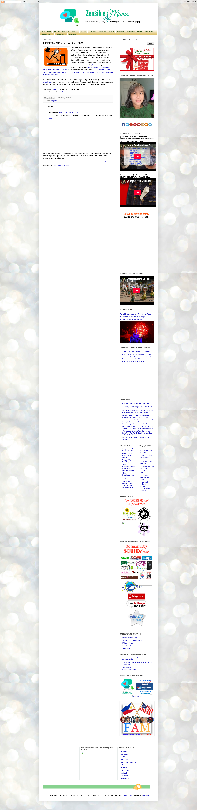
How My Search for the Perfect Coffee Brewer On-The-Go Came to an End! (135, 416)
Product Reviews (61, 34)
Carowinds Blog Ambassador (132, 640)
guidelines (47, 82)
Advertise (124, 776)
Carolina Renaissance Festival (145, 488)
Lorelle (53, 89)
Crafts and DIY (149, 31)
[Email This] (45, 98)
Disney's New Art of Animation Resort (146, 457)
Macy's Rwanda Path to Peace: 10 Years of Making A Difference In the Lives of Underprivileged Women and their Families (137, 422)
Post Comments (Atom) (61, 165)
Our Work (57, 31)
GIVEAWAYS (72, 34)
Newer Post (48, 162)
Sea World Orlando (144, 472)
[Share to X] (49, 98)
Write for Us (65, 31)
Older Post (108, 162)
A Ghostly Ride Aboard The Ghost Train (136, 403)
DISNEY (139, 31)
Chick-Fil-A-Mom (128, 646)
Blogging (54, 101)
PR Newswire (126, 667)
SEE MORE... (126, 648)
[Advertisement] (137, 380)
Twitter (123, 757)
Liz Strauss (96, 65)
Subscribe (124, 773)
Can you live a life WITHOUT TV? (128, 450)
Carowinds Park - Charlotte (146, 451)
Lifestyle (83, 31)
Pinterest (124, 759)
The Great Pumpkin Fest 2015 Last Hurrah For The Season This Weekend (137, 407)
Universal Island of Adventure (147, 467)
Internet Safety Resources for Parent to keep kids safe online (127, 484)
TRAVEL (111, 31)
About (49, 31)
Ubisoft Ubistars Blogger (130, 638)
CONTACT (75, 31)
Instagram (125, 754)
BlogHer (65, 92)
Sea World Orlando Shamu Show (146, 477)
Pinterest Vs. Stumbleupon (126, 461)
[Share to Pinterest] (54, 98)
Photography (102, 31)
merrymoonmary (127, 795)
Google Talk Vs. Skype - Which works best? (127, 455)
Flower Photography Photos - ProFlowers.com (132, 659)
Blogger (146, 795)
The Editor (125, 770)
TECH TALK (92, 31)
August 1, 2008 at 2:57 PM (68, 112)
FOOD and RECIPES (47, 34)
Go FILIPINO (131, 31)
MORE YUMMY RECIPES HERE (133, 361)
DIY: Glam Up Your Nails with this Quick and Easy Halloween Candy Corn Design (137, 411)
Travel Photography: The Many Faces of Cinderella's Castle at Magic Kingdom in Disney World (136, 316)
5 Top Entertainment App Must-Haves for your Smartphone (128, 467)
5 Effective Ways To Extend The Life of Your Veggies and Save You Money (137, 358)
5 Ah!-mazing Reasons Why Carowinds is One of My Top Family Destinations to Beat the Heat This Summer (137, 433)
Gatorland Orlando (144, 483)
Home (43, 31)
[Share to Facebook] (52, 98)
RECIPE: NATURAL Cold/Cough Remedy (136, 354)
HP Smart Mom (127, 643)
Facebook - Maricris (128, 762)
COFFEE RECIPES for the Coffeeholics (136, 351)
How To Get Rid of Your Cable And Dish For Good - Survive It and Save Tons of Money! (137, 427)
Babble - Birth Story (129, 670)
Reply (51, 118)
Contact (124, 768)
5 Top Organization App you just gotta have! (128, 476)
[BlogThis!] (47, 98)
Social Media (120, 31)
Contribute (125, 778)
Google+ (124, 751)
